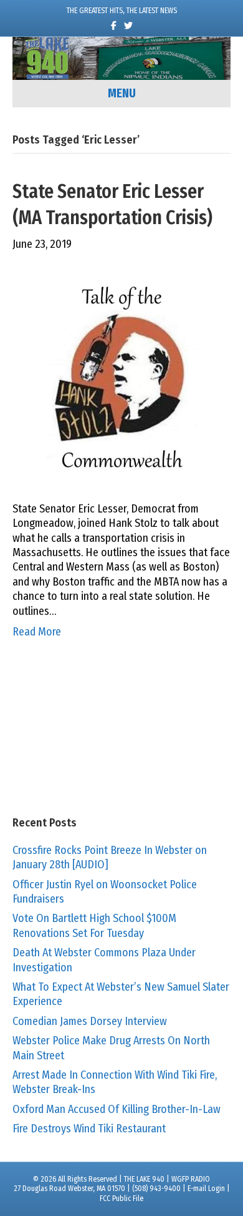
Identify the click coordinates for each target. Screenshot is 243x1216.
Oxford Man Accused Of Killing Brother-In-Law (116, 1109)
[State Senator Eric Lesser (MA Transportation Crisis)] (121, 376)
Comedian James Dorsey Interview (89, 1021)
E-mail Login (206, 1188)
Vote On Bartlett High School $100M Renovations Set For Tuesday (94, 925)
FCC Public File (121, 1198)
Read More (36, 632)
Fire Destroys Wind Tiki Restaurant (89, 1128)
